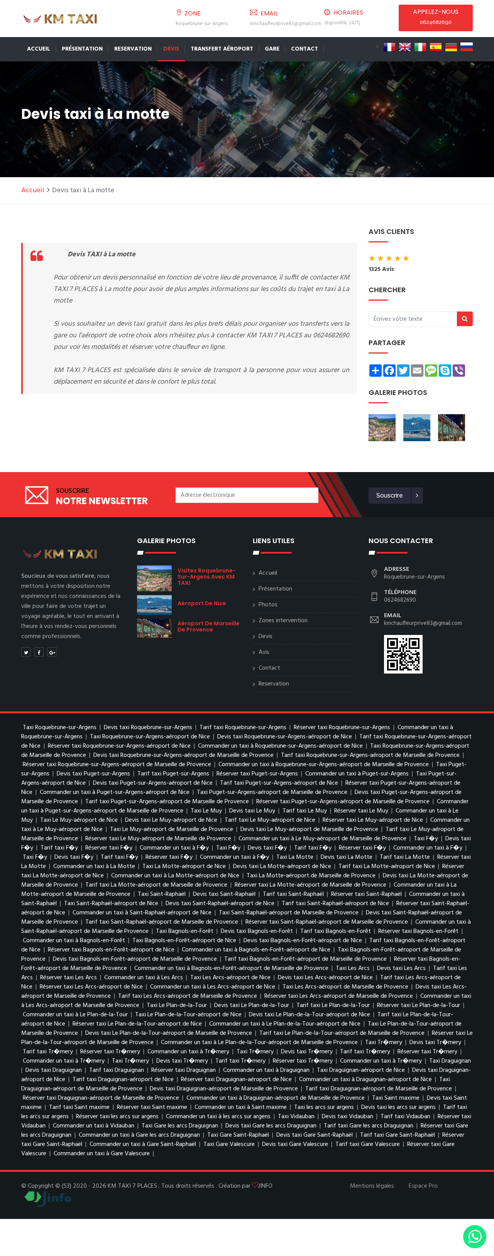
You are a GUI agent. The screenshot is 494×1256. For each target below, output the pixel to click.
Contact (304, 49)
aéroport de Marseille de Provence (209, 626)
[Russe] (466, 47)
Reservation (133, 49)
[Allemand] (451, 47)
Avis (264, 652)
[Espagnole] (436, 47)
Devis (171, 49)
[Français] (389, 47)
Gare (272, 49)
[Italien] (420, 47)
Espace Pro (423, 1186)
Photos (268, 605)
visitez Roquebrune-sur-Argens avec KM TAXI (207, 577)
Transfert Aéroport (222, 49)
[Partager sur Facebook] (39, 652)
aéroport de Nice (202, 603)
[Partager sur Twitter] (25, 652)
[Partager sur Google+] (52, 652)
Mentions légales (372, 1186)
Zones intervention (283, 621)
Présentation (82, 49)
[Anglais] (405, 47)
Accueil (38, 49)
